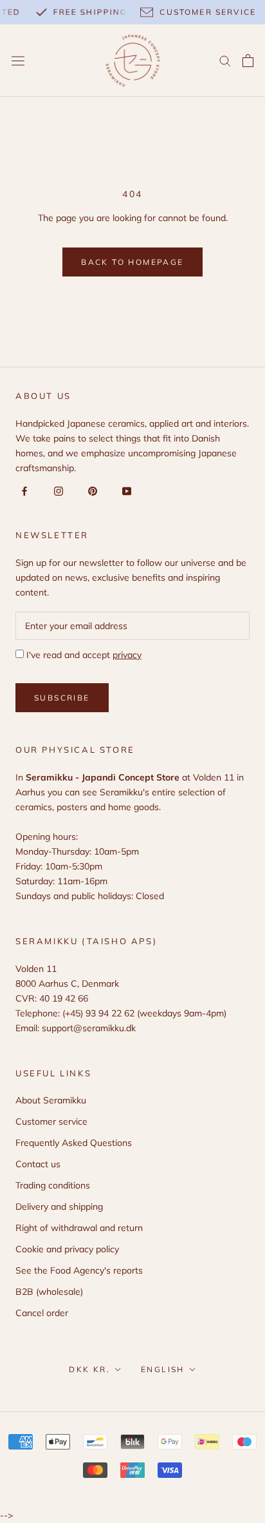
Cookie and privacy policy (67, 1249)
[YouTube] (124, 490)
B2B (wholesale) (49, 1291)
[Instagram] (56, 490)
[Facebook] (22, 490)
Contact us (37, 1164)
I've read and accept (83, 655)
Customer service (51, 1121)
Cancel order (41, 1313)
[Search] (225, 60)
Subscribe (62, 698)
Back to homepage (132, 262)
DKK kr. (89, 1369)
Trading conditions (52, 1185)
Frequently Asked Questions (73, 1143)
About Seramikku (50, 1100)
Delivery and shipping (59, 1206)
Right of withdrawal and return (79, 1228)
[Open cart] (247, 60)
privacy (127, 655)
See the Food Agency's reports (79, 1270)
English (163, 1369)
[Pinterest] (90, 490)
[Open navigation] (18, 60)
